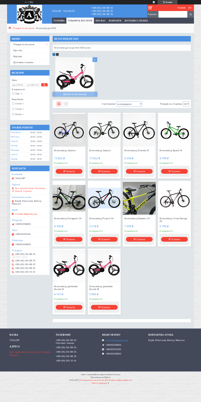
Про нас (100, 20)
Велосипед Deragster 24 (67, 218)
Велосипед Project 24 (101, 218)
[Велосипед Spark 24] (174, 130)
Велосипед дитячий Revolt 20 (65, 288)
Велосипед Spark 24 (171, 150)
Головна (59, 20)
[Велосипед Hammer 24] (139, 198)
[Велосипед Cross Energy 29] (174, 198)
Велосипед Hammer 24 (136, 218)
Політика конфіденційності (119, 380)
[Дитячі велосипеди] (75, 77)
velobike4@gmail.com (26, 214)
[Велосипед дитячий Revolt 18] (104, 266)
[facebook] (54, 54)
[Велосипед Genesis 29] (139, 130)
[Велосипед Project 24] (104, 198)
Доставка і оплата (136, 20)
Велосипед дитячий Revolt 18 (101, 288)
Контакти (115, 20)
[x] (57, 54)
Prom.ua (116, 374)
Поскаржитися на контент (92, 380)
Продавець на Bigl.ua (100, 377)
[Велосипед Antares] (69, 130)
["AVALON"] (29, 14)
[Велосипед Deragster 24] (69, 198)
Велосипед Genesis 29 (136, 150)
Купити (70, 171)
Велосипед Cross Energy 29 (173, 220)
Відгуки (17, 56)
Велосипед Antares (65, 150)
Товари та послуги (80, 20)
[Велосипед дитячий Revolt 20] (69, 266)
